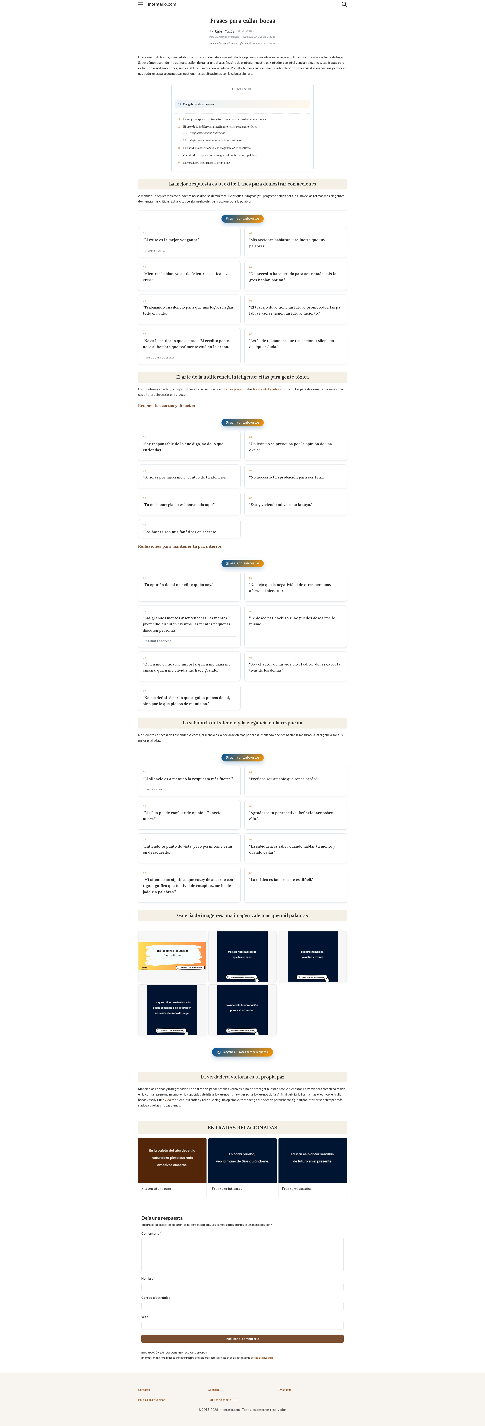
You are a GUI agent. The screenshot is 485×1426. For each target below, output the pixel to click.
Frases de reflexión (238, 43)
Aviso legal (285, 1389)
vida (168, 1100)
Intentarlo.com (162, 4)
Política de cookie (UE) (222, 1399)
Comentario (151, 1233)
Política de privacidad (151, 1399)
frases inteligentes (266, 389)
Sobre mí (214, 1389)
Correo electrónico (156, 1298)
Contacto (144, 1389)
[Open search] (344, 4)
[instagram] (243, 31)
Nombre (148, 1278)
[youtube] (250, 31)
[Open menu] (140, 4)
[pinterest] (247, 31)
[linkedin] (254, 31)
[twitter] (239, 31)
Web (145, 1317)
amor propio (234, 389)
